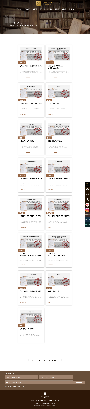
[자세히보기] (21, 386)
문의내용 (8, 382)
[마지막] (60, 360)
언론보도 (64, 9)
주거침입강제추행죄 (35, 103)
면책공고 (33, 400)
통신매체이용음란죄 (35, 178)
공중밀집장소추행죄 (33, 216)
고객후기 (42, 9)
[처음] (30, 360)
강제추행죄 (30, 141)
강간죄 (56, 103)
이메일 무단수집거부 (54, 400)
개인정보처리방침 (42, 400)
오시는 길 (71, 9)
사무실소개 (19, 9)
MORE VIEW (23, 114)
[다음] (58, 360)
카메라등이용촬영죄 (35, 66)
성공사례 (35, 9)
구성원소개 (27, 9)
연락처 (42, 377)
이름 (8, 377)
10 (55, 360)
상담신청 (49, 9)
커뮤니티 (57, 9)
